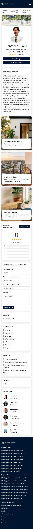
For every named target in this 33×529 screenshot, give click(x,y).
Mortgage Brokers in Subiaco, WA (12, 498)
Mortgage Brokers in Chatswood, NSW (13, 495)
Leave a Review (24, 227)
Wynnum (8, 342)
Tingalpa (8, 348)
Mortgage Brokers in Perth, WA (11, 462)
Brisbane (8, 336)
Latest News (5, 508)
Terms (3, 517)
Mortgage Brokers (5, 11)
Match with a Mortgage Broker (11, 505)
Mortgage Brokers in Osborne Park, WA (14, 492)
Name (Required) (8, 269)
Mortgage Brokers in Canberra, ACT (12, 468)
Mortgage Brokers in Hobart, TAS (12, 465)
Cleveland (8, 345)
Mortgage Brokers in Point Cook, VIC (13, 484)
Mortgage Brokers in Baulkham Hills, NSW (14, 486)
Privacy (3, 520)
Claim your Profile (7, 514)
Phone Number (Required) (11, 284)
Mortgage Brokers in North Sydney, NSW (14, 478)
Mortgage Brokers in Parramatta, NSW (13, 481)
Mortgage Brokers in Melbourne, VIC (13, 453)
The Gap (17, 11)
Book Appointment (16, 63)
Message (5, 292)
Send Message (16, 59)
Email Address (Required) (11, 277)
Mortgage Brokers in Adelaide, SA (12, 459)
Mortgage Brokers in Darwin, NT (11, 471)
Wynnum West (9, 339)
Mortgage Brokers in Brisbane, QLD (12, 456)
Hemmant (8, 333)
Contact (4, 523)
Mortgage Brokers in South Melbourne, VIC (15, 489)
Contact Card (9, 319)
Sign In (3, 511)
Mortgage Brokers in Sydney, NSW (12, 450)
